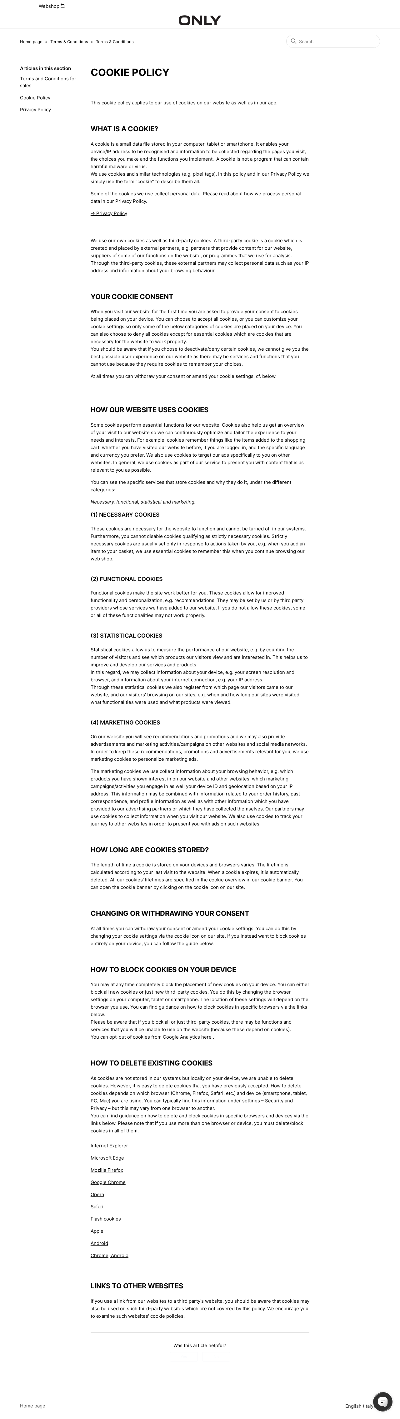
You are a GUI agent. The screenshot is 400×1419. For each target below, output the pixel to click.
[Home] (200, 20)
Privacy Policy (35, 110)
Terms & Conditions (69, 41)
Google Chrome (108, 1182)
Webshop (50, 6)
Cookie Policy (35, 98)
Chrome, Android (109, 1255)
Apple (97, 1231)
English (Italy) (360, 1406)
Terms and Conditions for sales (48, 82)
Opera (97, 1194)
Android (99, 1243)
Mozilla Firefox (107, 1170)
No (216, 1356)
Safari (97, 1207)
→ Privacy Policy (109, 213)
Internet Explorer (109, 1146)
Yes (184, 1356)
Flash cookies (106, 1219)
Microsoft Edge (107, 1158)
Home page (31, 41)
